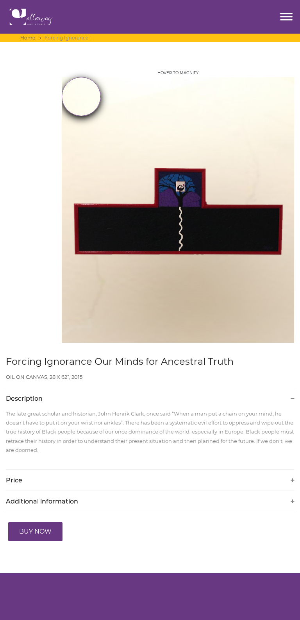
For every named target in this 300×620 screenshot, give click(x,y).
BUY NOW (35, 531)
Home (28, 38)
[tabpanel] (178, 205)
